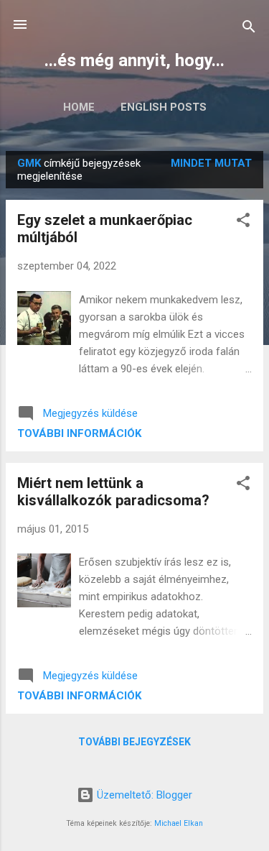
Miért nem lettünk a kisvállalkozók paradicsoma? (113, 491)
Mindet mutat (211, 163)
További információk (79, 433)
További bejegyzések (134, 742)
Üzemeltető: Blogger (143, 794)
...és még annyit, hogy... (134, 60)
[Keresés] (249, 29)
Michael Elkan (178, 823)
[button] (243, 222)
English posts (164, 107)
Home (79, 107)
